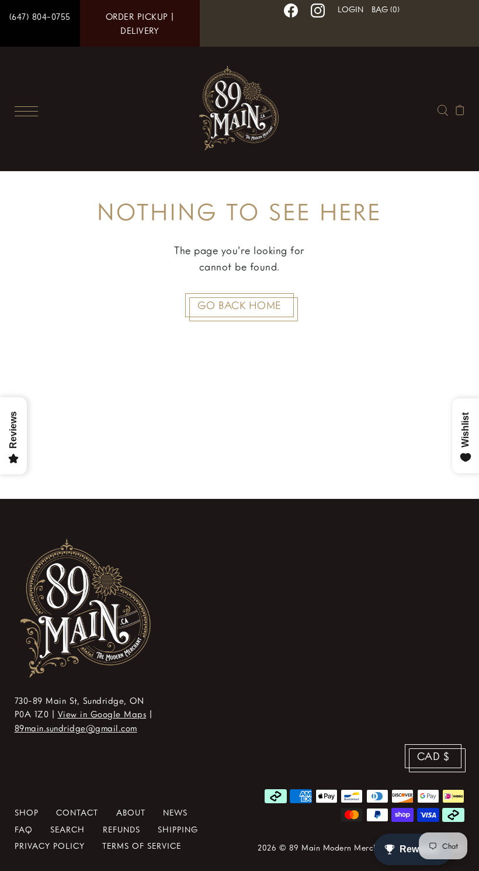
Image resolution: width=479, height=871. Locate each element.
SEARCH (67, 829)
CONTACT (77, 812)
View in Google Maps (102, 714)
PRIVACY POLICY (50, 846)
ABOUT (130, 812)
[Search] (442, 108)
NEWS (175, 812)
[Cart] (460, 108)
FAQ (24, 829)
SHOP (27, 812)
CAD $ (433, 755)
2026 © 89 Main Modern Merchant (324, 847)
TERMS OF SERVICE (141, 846)
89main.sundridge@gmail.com (76, 728)
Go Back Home (239, 305)
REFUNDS (121, 829)
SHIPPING (178, 829)
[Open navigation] (29, 109)
